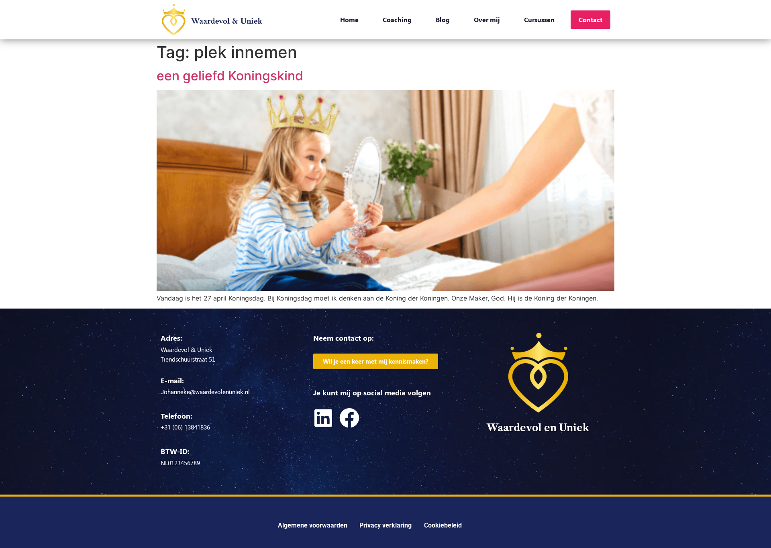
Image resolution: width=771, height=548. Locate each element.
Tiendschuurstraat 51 (188, 359)
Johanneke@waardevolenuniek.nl (205, 392)
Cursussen (539, 19)
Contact (590, 19)
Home (349, 19)
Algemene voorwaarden (312, 525)
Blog (443, 19)
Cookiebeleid (443, 525)
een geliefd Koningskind (230, 76)
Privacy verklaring (385, 525)
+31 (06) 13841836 (185, 427)
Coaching (397, 19)
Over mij (487, 19)
